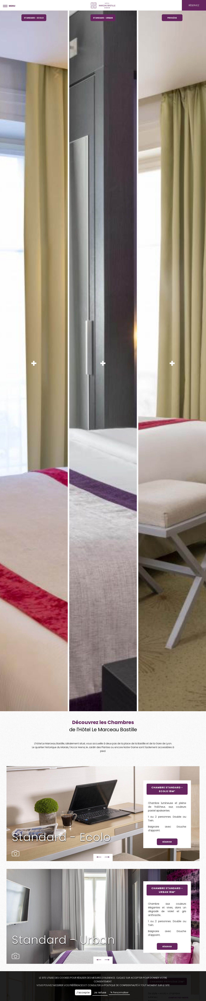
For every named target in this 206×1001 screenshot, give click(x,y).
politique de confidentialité (121, 985)
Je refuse (100, 992)
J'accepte (83, 992)
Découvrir (22, 704)
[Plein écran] (15, 853)
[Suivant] (107, 857)
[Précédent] (99, 857)
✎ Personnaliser (119, 992)
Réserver (45, 704)
